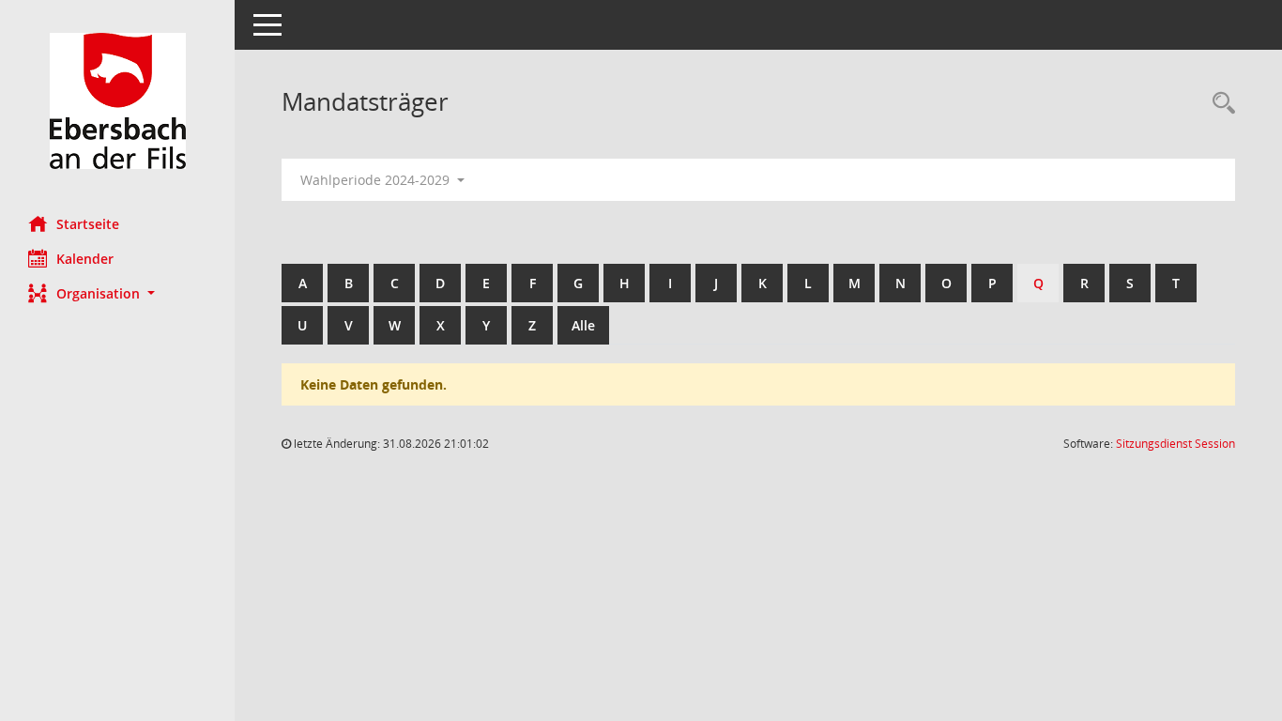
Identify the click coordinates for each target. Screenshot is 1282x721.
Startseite (87, 224)
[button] (117, 293)
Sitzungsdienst (1175, 444)
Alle (583, 325)
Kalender (85, 259)
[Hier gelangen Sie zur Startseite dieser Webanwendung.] (117, 101)
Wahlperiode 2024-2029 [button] (376, 180)
